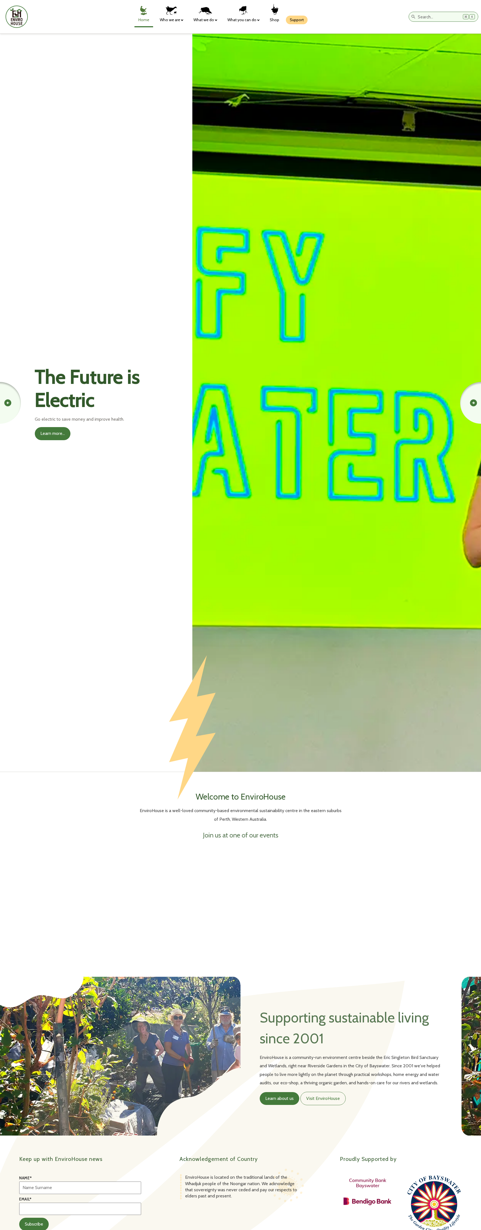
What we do (203, 19)
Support (297, 19)
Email (25, 1199)
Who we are (170, 19)
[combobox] (443, 17)
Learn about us (279, 1098)
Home (143, 19)
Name (25, 1178)
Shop (274, 19)
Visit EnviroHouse (323, 1098)
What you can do (241, 19)
